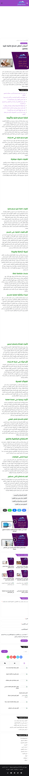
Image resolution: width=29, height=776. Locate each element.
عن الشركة (16, 769)
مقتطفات (25, 758)
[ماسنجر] (14, 510)
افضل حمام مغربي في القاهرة (19, 498)
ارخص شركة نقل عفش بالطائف (12, 680)
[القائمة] (1, 3)
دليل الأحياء (24, 753)
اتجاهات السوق (24, 740)
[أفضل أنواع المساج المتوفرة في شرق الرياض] (7, 586)
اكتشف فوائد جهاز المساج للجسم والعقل (8, 567)
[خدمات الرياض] (21, 3)
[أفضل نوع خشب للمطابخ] (24, 710)
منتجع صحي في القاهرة (20, 504)
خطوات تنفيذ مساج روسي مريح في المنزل (22, 591)
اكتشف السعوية (24, 742)
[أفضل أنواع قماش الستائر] (24, 697)
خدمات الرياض (5, 767)
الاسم (26, 618)
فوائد (26, 755)
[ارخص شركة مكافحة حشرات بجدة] (24, 703)
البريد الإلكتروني (24, 623)
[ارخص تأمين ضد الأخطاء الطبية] (24, 676)
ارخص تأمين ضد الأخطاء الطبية (12, 674)
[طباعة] (5, 510)
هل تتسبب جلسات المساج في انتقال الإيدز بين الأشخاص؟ (21, 579)
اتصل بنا (7, 769)
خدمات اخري (24, 747)
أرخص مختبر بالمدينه (23, 693)
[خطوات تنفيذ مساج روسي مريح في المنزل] (21, 586)
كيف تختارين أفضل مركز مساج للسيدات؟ (16, 99)
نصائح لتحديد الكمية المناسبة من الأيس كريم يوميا (14, 97)
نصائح (26, 760)
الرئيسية (25, 40)
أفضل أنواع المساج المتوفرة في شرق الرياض (8, 591)
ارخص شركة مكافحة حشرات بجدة (12, 702)
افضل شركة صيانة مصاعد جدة (12, 668)
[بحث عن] (27, 3)
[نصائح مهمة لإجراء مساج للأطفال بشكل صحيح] (7, 573)
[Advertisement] (14, 22)
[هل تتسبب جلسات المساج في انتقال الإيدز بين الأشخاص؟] (21, 573)
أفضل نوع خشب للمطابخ (14, 708)
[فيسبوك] (24, 510)
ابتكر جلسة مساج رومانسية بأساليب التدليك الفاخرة (14, 108)
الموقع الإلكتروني (24, 629)
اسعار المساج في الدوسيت (20, 495)
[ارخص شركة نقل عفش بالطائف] (24, 682)
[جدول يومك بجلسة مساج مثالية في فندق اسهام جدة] (21, 561)
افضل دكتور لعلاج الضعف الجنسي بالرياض (11, 687)
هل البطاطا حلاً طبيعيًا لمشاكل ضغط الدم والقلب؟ (14, 105)
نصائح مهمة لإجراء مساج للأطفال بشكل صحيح (9, 579)
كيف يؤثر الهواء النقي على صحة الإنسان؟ (16, 110)
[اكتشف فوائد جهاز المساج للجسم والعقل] (7, 561)
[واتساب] (10, 510)
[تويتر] (19, 510)
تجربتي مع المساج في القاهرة (19, 501)
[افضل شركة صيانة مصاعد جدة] (24, 669)
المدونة (25, 744)
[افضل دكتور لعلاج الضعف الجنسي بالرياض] (24, 688)
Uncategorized (23, 738)
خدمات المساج (19, 40)
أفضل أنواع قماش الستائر (13, 695)
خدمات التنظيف (24, 749)
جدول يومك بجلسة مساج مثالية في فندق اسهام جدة (22, 567)
